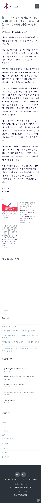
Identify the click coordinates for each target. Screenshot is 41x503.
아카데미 (5, 444)
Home (4, 426)
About (4, 422)
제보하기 (5, 453)
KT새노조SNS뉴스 (8, 438)
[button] (37, 6)
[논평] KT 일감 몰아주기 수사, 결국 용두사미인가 (18, 331)
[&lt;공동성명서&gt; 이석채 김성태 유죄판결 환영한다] (10, 206)
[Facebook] (17, 474)
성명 (9, 479)
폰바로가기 (6, 457)
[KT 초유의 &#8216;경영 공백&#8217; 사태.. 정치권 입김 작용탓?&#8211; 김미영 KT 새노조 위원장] (28, 212)
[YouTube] (23, 474)
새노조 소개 (21, 479)
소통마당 (5, 435)
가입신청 (5, 431)
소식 (26, 32)
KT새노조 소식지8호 (9, 327)
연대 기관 (5, 448)
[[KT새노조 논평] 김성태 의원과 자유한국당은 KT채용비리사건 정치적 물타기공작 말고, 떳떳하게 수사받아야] (11, 236)
